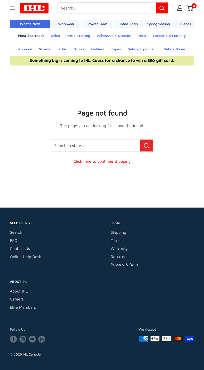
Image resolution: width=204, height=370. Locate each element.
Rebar (55, 35)
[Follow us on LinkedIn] (41, 339)
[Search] (162, 7)
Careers (17, 299)
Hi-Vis (62, 49)
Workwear (66, 24)
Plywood (25, 49)
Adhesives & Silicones (114, 35)
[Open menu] (12, 8)
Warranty (119, 248)
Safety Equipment (142, 49)
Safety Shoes (175, 49)
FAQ (13, 240)
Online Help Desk (25, 256)
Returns (118, 256)
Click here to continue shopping (102, 161)
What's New (30, 24)
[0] (190, 8)
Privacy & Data (124, 264)
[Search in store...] (146, 145)
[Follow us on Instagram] (22, 339)
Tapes (116, 49)
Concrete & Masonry (169, 35)
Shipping (118, 232)
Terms (116, 240)
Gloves (79, 49)
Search (16, 232)
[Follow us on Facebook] (13, 339)
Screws (45, 49)
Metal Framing (78, 35)
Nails (142, 35)
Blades (185, 24)
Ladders (97, 49)
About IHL (19, 291)
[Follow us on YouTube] (32, 339)
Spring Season (158, 24)
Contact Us (20, 248)
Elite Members (23, 307)
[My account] (179, 8)
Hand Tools (129, 24)
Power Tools (97, 24)
